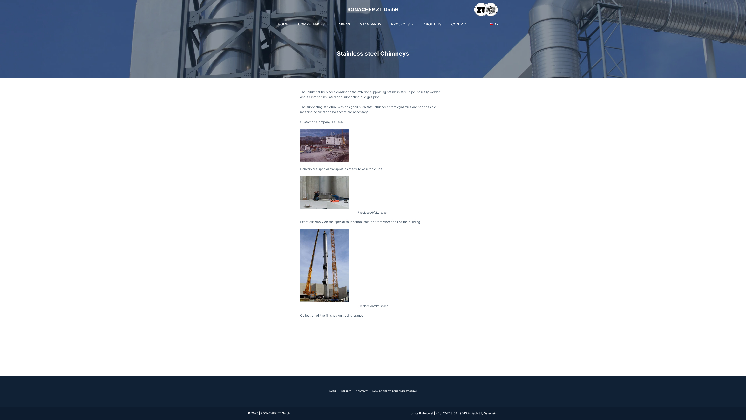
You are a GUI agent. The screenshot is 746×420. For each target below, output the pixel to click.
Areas (344, 24)
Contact (459, 24)
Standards (370, 24)
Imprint (346, 391)
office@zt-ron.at (422, 413)
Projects (400, 24)
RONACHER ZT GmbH (373, 9)
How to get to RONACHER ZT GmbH (394, 391)
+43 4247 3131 (446, 413)
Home (283, 24)
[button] (494, 24)
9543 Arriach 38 (471, 413)
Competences (311, 24)
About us (432, 24)
